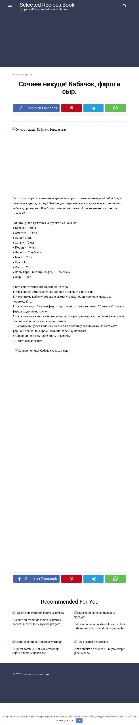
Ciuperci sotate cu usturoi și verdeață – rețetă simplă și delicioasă (37, 651)
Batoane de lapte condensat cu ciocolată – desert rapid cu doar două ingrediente (99, 626)
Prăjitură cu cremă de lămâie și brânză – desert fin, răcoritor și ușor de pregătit (38, 622)
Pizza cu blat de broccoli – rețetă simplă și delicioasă (99, 651)
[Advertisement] (69, 38)
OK (79, 720)
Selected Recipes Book (47, 5)
